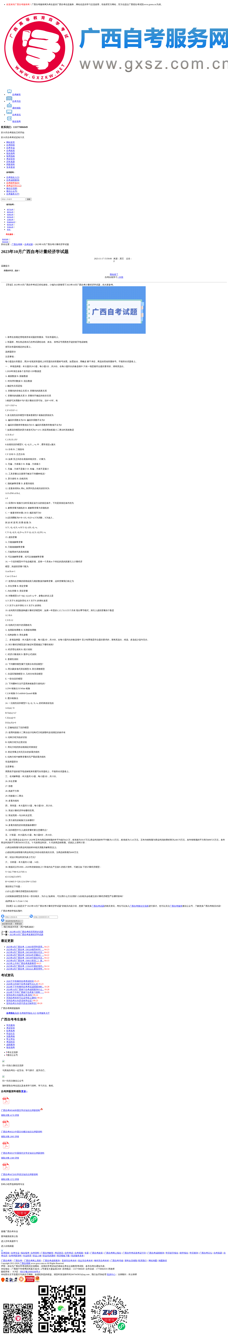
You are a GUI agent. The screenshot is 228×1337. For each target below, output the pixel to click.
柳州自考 (10, 212)
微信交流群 (11, 188)
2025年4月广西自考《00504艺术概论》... (25, 955)
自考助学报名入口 (28, 1013)
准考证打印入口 (13, 186)
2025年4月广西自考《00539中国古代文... (25, 958)
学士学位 (10, 1039)
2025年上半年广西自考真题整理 (21, 963)
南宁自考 (10, 210)
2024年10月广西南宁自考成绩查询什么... (25, 989)
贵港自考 (10, 227)
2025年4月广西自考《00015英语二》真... (25, 960)
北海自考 (10, 220)
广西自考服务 (176, 906)
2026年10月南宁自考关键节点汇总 (22, 984)
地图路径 (162, 1260)
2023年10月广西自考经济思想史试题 (26, 932)
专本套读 (10, 167)
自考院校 (10, 145)
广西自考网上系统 (32, 1260)
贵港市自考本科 (69, 1260)
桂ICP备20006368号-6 (30, 1272)
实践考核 (10, 1036)
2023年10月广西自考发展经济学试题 (26, 934)
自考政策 (10, 150)
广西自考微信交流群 (139, 906)
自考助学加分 (12, 183)
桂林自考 (10, 215)
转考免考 (10, 1031)
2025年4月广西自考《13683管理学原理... (25, 947)
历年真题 (10, 162)
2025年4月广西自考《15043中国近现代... (25, 966)
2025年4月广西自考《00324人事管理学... (25, 969)
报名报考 (10, 153)
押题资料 (10, 164)
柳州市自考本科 (101, 1260)
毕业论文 (10, 1033)
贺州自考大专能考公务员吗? (19, 995)
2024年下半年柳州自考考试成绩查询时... (25, 987)
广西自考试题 (98, 906)
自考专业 (10, 148)
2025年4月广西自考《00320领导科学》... (25, 949)
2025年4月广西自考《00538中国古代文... (25, 952)
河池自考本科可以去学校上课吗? (21, 998)
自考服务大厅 (12, 194)
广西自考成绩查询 (51, 1260)
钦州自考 (10, 225)
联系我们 (142, 1260)
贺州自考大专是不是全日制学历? (21, 1003)
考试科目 (10, 1042)
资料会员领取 (131, 1260)
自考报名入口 (12, 177)
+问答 (120, 277)
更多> (24, 1091)
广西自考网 (17, 244)
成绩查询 (10, 1045)
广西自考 (18, 1260)
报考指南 (10, 156)
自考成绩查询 (12, 180)
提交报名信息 (7, 924)
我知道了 (114, 274)
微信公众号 (11, 191)
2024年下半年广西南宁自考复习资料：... (25, 992)
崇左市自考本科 (85, 1260)
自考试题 (28, 244)
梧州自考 (10, 217)
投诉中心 (111, 1274)
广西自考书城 (116, 1260)
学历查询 (10, 1025)
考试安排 (10, 159)
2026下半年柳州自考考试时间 (20, 981)
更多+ (9, 230)
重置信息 (18, 924)
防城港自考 (11, 222)
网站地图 (153, 1260)
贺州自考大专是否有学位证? (19, 1000)
